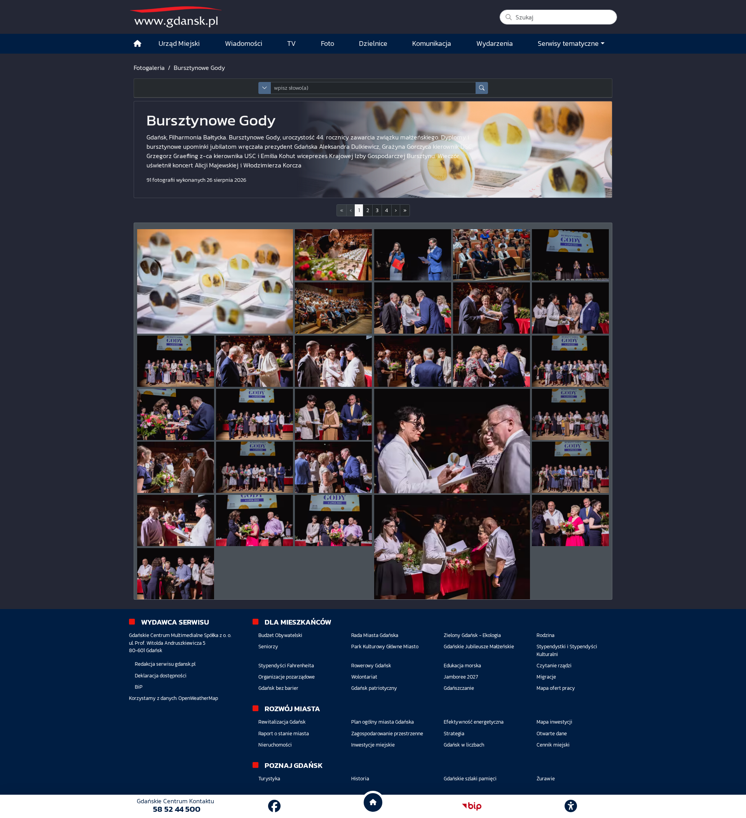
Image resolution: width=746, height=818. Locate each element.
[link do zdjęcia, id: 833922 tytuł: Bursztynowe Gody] (570, 308)
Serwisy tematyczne (568, 43)
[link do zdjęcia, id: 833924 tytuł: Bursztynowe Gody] (254, 361)
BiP (139, 687)
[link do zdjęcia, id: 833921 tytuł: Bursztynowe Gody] (491, 308)
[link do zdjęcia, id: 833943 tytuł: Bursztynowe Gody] (175, 573)
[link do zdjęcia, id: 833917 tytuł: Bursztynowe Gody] (491, 254)
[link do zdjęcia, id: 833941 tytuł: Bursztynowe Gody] (452, 547)
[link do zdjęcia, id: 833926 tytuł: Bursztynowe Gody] (412, 361)
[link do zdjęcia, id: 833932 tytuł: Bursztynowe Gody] (452, 441)
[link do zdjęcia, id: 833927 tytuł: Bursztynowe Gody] (491, 361)
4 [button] (386, 210)
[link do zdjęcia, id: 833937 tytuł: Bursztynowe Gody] (570, 467)
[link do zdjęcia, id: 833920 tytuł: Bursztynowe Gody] (412, 308)
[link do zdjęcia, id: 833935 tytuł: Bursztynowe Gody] (254, 467)
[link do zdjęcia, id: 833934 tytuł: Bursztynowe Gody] (175, 467)
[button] (395, 210)
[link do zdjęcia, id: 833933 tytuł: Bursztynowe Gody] (570, 414)
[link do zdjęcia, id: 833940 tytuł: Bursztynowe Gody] (333, 520)
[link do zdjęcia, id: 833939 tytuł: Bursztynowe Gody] (254, 520)
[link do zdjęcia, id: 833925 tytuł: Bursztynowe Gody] (333, 361)
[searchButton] (482, 88)
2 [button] (367, 210)
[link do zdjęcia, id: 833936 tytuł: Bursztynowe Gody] (333, 467)
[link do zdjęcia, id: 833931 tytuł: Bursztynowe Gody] (333, 414)
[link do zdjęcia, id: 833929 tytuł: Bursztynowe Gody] (175, 414)
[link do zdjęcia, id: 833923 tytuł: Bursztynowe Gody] (175, 361)
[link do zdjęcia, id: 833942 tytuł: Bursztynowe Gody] (570, 520)
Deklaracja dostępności (160, 675)
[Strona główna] (137, 44)
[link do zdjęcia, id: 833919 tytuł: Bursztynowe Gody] (333, 308)
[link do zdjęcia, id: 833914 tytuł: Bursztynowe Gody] (215, 281)
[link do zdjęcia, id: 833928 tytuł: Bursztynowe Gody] (570, 361)
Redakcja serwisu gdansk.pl (165, 664)
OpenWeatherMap (198, 698)
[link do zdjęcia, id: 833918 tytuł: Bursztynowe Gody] (570, 254)
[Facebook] (274, 806)
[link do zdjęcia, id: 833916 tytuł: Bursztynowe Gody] (412, 254)
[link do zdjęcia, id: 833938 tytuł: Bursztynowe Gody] (175, 520)
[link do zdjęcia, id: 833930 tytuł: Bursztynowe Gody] (254, 414)
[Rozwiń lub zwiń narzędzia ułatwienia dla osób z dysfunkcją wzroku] (570, 806)
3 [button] (377, 210)
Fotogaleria (149, 67)
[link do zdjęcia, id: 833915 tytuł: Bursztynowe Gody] (333, 254)
